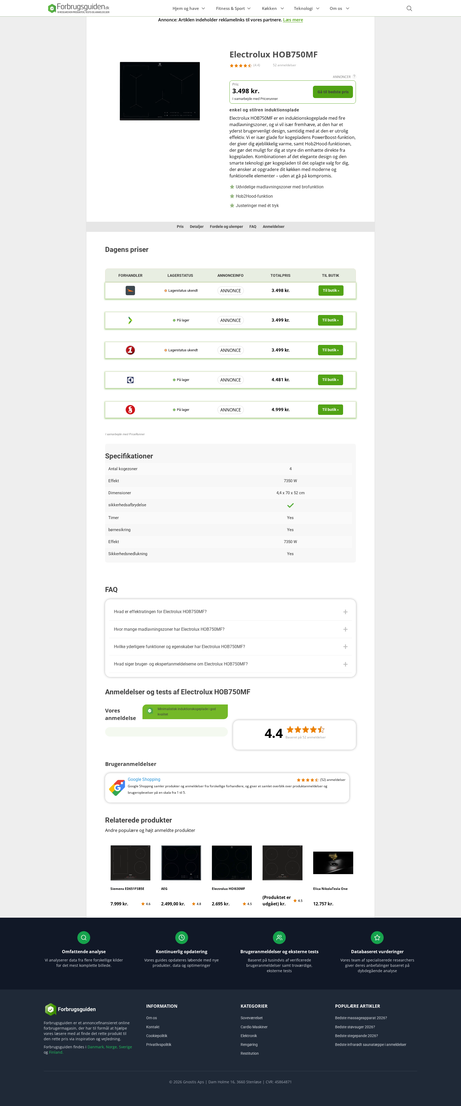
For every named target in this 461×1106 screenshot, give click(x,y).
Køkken (269, 8)
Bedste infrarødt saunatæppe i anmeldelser (370, 1044)
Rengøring (249, 1044)
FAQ (252, 226)
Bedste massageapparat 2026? (361, 1018)
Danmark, (96, 1046)
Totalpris (281, 275)
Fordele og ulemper (226, 226)
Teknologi (303, 8)
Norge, (112, 1046)
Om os (336, 8)
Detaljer (197, 226)
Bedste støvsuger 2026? (355, 1027)
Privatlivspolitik (158, 1044)
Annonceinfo (230, 275)
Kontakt (153, 1027)
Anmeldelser (273, 226)
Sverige (125, 1046)
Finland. (56, 1052)
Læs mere (293, 20)
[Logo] (78, 8)
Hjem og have (186, 8)
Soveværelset (252, 1018)
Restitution (250, 1053)
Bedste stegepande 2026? (356, 1036)
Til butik (330, 275)
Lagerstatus (180, 275)
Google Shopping (144, 779)
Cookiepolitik (156, 1036)
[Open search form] (409, 8)
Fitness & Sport (230, 8)
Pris (180, 226)
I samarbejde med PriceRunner (125, 434)
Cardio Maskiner (254, 1027)
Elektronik (249, 1036)
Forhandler (130, 275)
